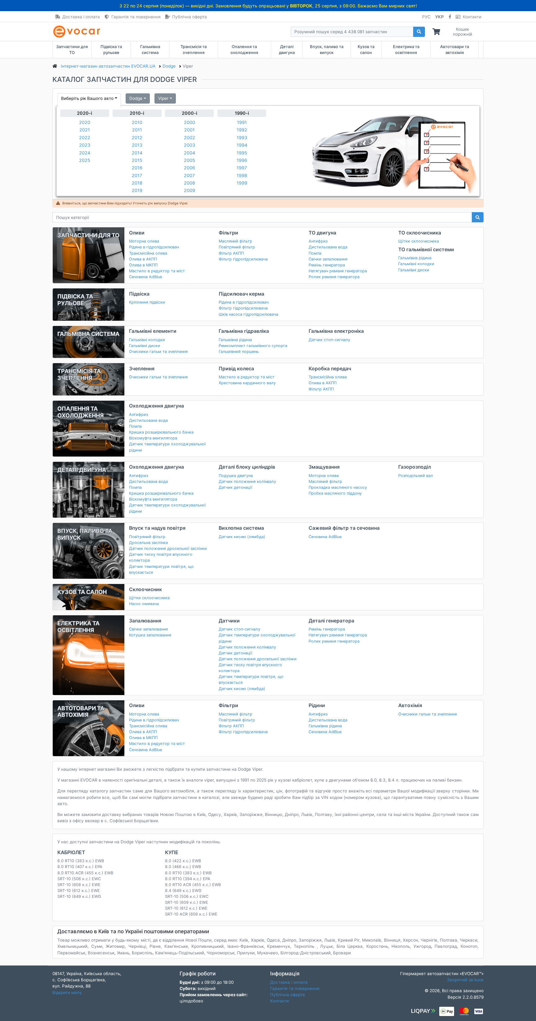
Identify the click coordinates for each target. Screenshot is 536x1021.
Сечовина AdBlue (145, 276)
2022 (84, 137)
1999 (242, 182)
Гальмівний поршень (239, 351)
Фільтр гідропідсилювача (243, 259)
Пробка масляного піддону (335, 493)
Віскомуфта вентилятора (153, 438)
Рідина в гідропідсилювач (154, 247)
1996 (242, 160)
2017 (137, 175)
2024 (84, 152)
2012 (137, 137)
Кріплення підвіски (147, 302)
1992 (242, 129)
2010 (137, 122)
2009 (189, 190)
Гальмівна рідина (414, 258)
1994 (242, 145)
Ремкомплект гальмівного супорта (253, 345)
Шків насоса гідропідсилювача (248, 314)
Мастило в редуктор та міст (157, 271)
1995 (242, 152)
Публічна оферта (189, 16)
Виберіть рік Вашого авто (87, 98)
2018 (137, 182)
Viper (163, 98)
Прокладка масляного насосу (338, 487)
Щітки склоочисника (418, 241)
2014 (137, 152)
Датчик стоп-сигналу (329, 339)
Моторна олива (144, 241)
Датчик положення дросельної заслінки (168, 548)
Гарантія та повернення (136, 16)
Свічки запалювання (328, 259)
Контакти (472, 16)
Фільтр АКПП (231, 253)
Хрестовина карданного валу (247, 383)
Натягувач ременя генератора (338, 271)
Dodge (135, 98)
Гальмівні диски (413, 270)
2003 (189, 145)
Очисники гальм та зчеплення (158, 351)
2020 (84, 122)
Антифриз (318, 241)
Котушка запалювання (150, 635)
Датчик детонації (235, 487)
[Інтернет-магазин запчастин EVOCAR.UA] (78, 31)
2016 (137, 167)
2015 (137, 160)
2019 (137, 190)
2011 (137, 129)
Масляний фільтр (235, 241)
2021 (84, 129)
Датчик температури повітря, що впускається (161, 569)
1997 (242, 167)
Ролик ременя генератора (334, 276)
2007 (189, 175)
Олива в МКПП (143, 265)
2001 (189, 129)
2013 (137, 145)
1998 (242, 175)
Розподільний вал (415, 475)
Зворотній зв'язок (465, 979)
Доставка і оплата (81, 16)
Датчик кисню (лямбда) (242, 536)
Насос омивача (144, 603)
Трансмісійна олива (148, 253)
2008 (189, 182)
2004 (189, 152)
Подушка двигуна (236, 475)
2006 (189, 167)
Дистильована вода (328, 247)
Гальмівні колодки (416, 263)
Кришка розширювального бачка (161, 432)
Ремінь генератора (327, 265)
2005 (189, 160)
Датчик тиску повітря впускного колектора (160, 557)
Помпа (315, 253)
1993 (242, 137)
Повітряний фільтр (237, 247)
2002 (189, 137)
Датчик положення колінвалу (247, 481)
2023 (84, 145)
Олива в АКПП (143, 259)
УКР (439, 16)
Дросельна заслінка (148, 542)
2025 (84, 160)
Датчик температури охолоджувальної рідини (167, 447)
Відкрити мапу (67, 992)
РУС (426, 16)
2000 (189, 122)
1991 (242, 122)
